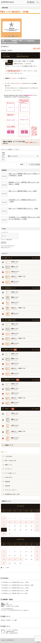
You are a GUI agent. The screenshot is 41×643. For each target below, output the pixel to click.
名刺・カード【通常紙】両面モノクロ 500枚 (23, 191)
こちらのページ (14, 78)
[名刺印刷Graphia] (9, 2)
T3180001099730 (13, 633)
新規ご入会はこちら (5, 247)
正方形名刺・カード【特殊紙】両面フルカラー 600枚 (15, 590)
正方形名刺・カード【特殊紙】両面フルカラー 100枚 (15, 582)
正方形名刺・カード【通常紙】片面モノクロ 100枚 (14, 593)
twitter (28, 2)
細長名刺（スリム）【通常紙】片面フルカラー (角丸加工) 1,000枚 (24, 183)
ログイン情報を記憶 (7, 239)
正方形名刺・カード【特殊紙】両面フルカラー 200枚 (15, 587)
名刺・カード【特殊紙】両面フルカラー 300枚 (23, 208)
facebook (30, 2)
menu (37, 2)
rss (33, 2)
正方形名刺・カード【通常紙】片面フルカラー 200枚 (23, 200)
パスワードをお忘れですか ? (7, 245)
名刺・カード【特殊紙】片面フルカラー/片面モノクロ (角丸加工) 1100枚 (24, 174)
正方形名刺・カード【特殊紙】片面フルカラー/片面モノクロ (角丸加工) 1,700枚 (24, 218)
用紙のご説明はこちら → (31, 142)
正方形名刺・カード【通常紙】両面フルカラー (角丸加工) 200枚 (17, 585)
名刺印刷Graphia (10, 640)
